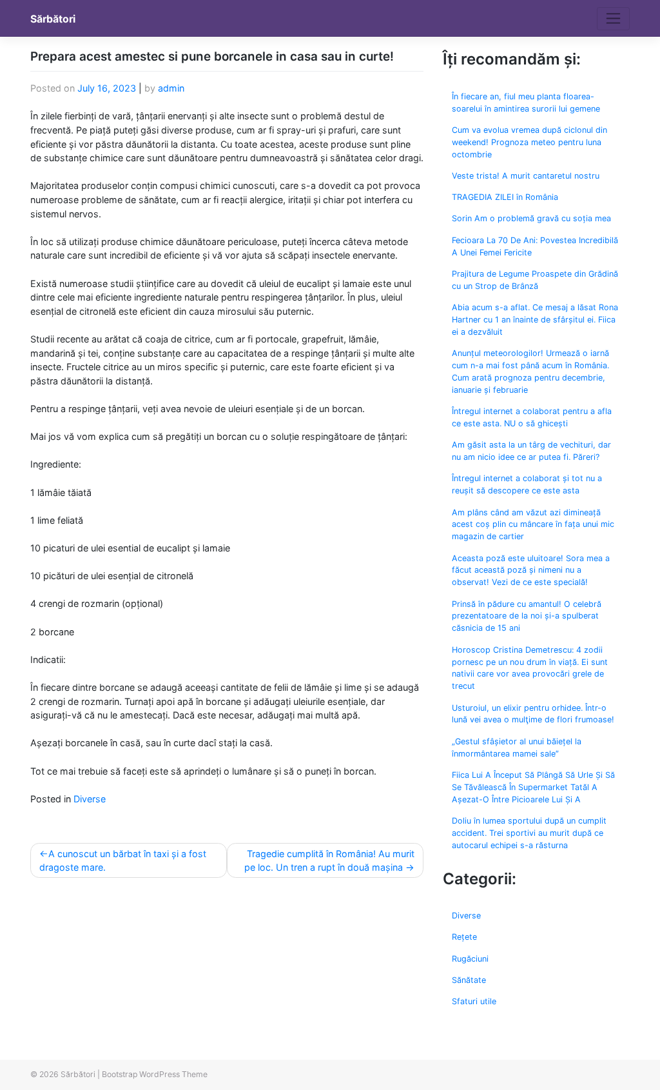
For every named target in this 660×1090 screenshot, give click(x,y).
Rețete (464, 937)
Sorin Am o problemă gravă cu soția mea (531, 218)
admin (171, 88)
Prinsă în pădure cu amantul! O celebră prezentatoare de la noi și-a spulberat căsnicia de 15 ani (526, 616)
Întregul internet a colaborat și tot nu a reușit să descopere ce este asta (527, 484)
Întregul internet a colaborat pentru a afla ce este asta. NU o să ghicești (532, 417)
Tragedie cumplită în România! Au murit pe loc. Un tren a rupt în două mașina (329, 860)
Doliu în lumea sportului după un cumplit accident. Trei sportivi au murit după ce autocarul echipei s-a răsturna (529, 833)
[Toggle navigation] (613, 18)
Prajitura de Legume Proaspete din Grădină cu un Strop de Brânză (535, 280)
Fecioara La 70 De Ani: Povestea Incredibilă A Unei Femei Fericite (535, 246)
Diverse (89, 798)
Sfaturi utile (474, 1001)
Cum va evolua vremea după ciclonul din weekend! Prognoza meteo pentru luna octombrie (529, 142)
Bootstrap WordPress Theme (155, 1074)
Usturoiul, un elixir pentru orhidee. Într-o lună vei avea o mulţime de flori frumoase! (533, 714)
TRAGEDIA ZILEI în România (505, 197)
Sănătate (469, 980)
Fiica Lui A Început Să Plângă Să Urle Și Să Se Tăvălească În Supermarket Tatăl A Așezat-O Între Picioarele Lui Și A (533, 787)
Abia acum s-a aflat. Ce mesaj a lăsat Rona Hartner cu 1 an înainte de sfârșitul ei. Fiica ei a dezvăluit (535, 319)
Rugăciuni (470, 959)
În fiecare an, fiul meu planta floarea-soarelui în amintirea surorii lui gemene (526, 103)
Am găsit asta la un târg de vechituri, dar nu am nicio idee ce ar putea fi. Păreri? (531, 451)
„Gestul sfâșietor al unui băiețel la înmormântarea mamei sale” (516, 747)
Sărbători (52, 19)
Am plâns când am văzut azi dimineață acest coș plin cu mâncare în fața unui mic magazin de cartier (533, 525)
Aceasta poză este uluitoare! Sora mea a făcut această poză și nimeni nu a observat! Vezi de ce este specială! (531, 570)
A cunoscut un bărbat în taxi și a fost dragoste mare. (122, 860)
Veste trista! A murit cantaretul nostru (525, 176)
